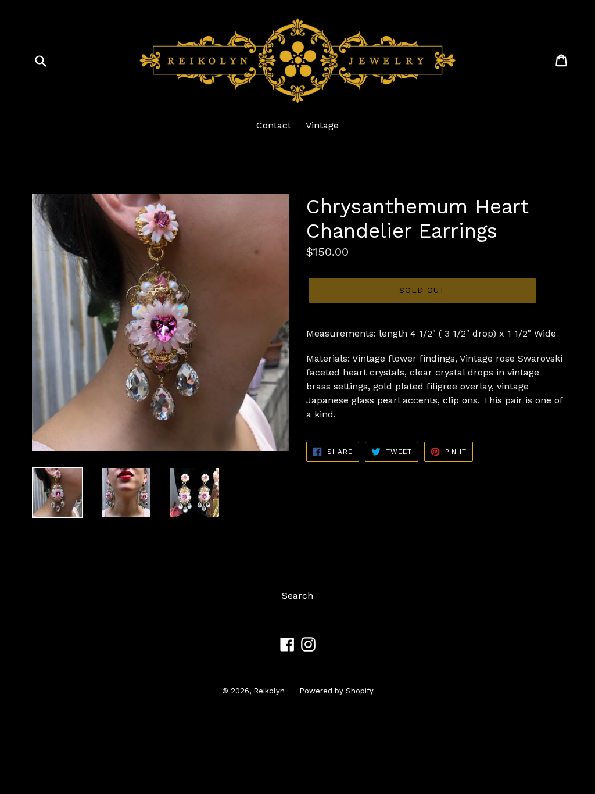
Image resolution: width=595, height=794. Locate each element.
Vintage (322, 125)
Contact (273, 125)
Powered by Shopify (336, 690)
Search (297, 595)
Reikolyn (269, 690)
